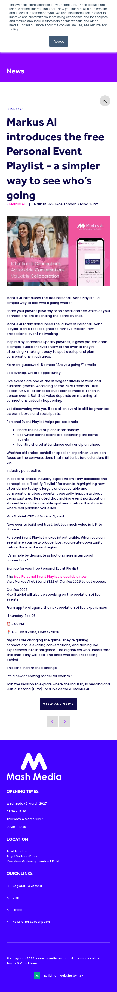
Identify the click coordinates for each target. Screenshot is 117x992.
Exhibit (18, 910)
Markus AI (17, 204)
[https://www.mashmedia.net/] (34, 779)
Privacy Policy (88, 958)
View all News (58, 703)
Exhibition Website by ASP (64, 975)
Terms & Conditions (22, 963)
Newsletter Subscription (31, 921)
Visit (16, 898)
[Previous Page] (52, 721)
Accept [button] (59, 41)
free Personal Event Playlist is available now (50, 576)
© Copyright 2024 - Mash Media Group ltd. (40, 958)
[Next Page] (64, 721)
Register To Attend (27, 886)
